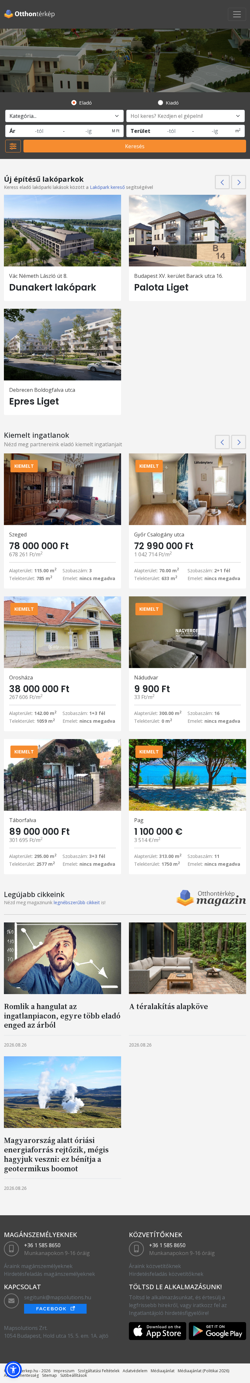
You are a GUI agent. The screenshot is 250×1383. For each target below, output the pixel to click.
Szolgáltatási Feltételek (98, 1371)
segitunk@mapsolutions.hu (57, 1297)
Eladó (85, 102)
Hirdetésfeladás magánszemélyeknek (49, 1273)
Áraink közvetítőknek (155, 1266)
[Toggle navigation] (237, 14)
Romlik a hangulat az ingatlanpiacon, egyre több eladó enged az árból (62, 1016)
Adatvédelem (135, 1371)
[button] (13, 1369)
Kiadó (172, 102)
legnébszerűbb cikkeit (77, 902)
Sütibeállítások (73, 1375)
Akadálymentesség (21, 1375)
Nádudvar (146, 677)
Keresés (135, 146)
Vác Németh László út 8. (38, 275)
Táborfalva (22, 820)
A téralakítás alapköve (168, 1006)
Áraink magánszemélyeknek (38, 1266)
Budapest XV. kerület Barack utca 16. (178, 275)
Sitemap (49, 1375)
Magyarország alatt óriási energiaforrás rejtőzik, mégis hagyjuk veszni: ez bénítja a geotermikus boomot (56, 1154)
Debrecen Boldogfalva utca (42, 389)
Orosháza (21, 677)
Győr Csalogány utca (159, 534)
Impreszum (64, 1371)
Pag (139, 820)
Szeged (18, 534)
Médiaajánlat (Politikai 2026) (203, 1371)
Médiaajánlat (162, 1371)
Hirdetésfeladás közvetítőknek (166, 1273)
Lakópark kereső (107, 187)
